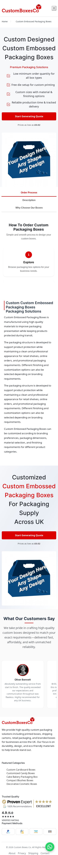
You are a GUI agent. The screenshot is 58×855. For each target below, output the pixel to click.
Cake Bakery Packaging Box (22, 776)
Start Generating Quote (29, 116)
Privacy (22, 853)
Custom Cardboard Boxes (21, 769)
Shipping (33, 853)
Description (29, 200)
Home (5, 21)
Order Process (29, 192)
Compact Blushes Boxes (20, 780)
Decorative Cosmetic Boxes (22, 784)
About (12, 853)
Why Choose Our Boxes (29, 207)
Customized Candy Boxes (21, 773)
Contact (45, 853)
